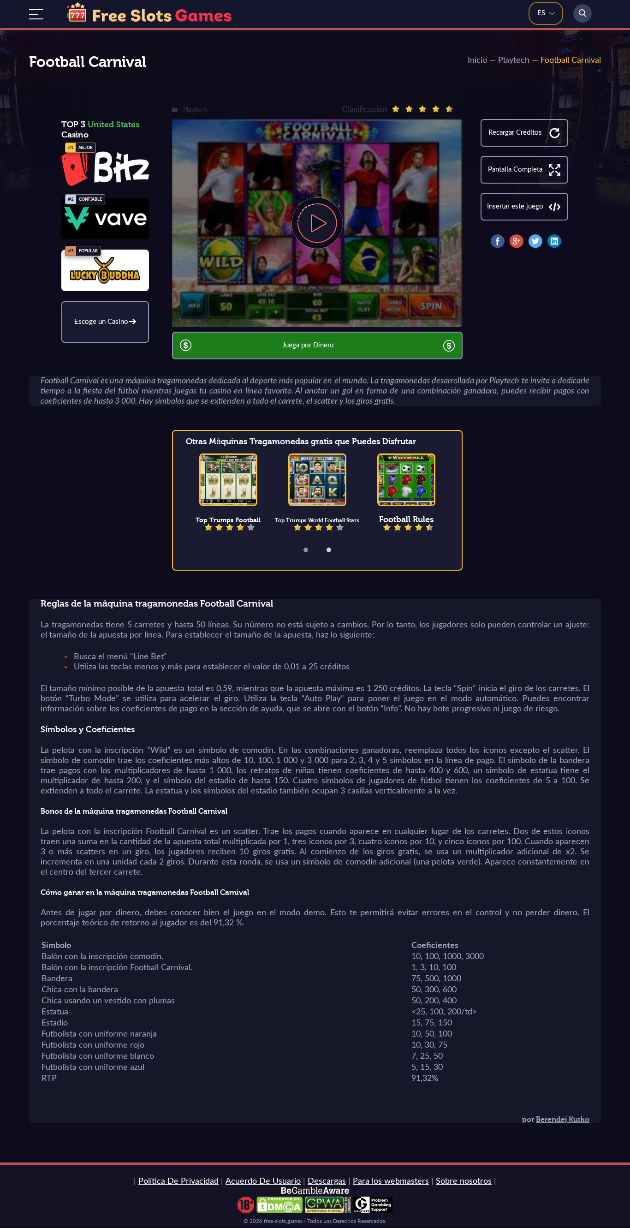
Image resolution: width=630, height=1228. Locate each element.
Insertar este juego (515, 206)
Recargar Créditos (515, 132)
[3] (422, 109)
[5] (449, 109)
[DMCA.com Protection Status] (279, 1211)
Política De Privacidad (178, 1181)
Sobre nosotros (464, 1181)
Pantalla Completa (515, 169)
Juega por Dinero (308, 345)
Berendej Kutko (562, 1119)
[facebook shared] (498, 241)
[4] (436, 109)
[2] (409, 109)
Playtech (513, 60)
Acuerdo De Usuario (263, 1181)
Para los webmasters (391, 1181)
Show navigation (36, 14)
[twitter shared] (535, 241)
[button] (311, 549)
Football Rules (406, 519)
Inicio (477, 60)
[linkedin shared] (554, 241)
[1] (395, 109)
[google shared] (516, 241)
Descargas (327, 1181)
